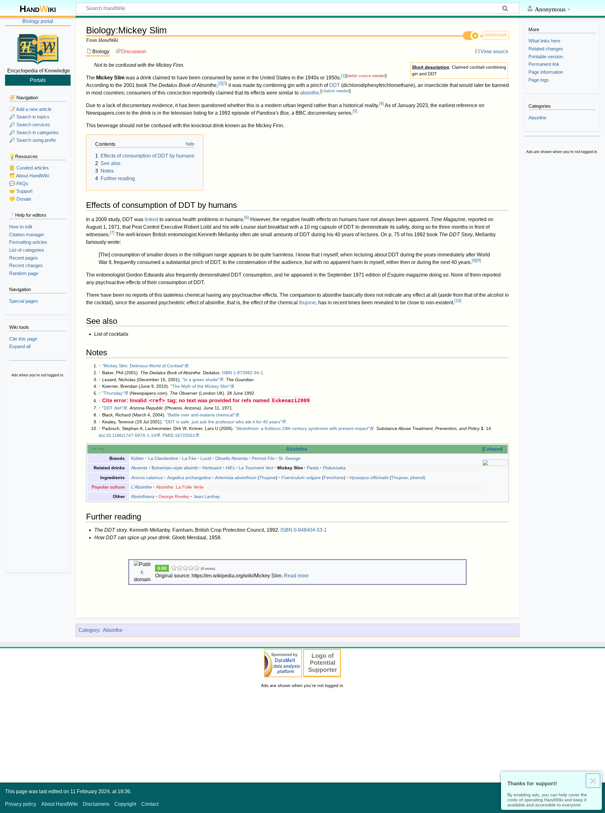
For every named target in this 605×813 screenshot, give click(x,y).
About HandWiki (59, 804)
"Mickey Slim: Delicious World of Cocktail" (143, 365)
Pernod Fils (263, 458)
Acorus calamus (147, 477)
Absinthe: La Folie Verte (180, 487)
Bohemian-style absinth (175, 467)
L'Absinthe (141, 487)
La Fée (189, 458)
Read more (296, 575)
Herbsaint (212, 467)
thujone (307, 302)
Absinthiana (142, 496)
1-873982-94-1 (248, 372)
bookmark (496, 34)
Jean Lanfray (206, 496)
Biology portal (37, 21)
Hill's (230, 467)
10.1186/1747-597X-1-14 (131, 435)
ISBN (227, 372)
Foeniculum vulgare (301, 477)
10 (457, 300)
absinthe (309, 92)
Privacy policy (20, 804)
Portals (38, 80)
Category (88, 630)
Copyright (125, 804)
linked (151, 219)
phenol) (417, 477)
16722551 (185, 435)
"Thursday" (113, 393)
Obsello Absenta (231, 458)
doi (102, 435)
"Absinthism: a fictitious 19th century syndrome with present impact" (302, 428)
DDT (334, 85)
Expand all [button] (20, 346)
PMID (168, 435)
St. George (289, 458)
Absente (139, 467)
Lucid (205, 458)
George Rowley (173, 496)
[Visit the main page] (38, 48)
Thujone (267, 477)
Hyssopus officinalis (369, 477)
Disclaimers (96, 804)
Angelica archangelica (189, 477)
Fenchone (334, 477)
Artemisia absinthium (235, 477)
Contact (149, 804)
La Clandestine (163, 458)
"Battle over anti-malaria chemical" (201, 414)
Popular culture (108, 487)
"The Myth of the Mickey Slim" (200, 386)
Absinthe (297, 449)
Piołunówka (334, 467)
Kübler (137, 458)
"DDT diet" (112, 407)
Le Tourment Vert (256, 467)
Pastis (313, 467)
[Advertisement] (37, 475)
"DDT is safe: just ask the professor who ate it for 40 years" (223, 421)
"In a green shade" (200, 379)
